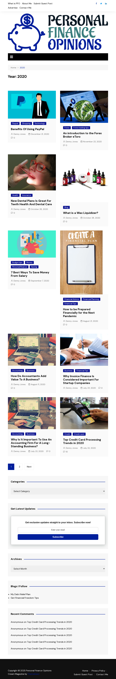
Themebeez (33, 674)
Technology (40, 123)
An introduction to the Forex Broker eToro (82, 134)
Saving (34, 267)
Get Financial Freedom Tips (25, 597)
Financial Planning (91, 299)
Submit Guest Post (43, 3)
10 (67, 451)
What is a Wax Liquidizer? (80, 213)
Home (85, 671)
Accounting (17, 370)
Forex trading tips (81, 128)
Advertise (13, 7)
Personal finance (19, 267)
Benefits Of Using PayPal (27, 129)
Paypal (15, 123)
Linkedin (106, 3)
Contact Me (25, 7)
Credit (67, 434)
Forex (67, 128)
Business (31, 370)
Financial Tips (70, 303)
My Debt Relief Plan (20, 594)
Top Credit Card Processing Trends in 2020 (82, 441)
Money (29, 262)
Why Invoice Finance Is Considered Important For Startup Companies (81, 379)
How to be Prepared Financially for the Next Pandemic (79, 312)
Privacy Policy (98, 671)
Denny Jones (20, 134)
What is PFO (14, 3)
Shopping (26, 123)
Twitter (101, 3)
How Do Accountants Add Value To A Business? (28, 377)
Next (29, 466)
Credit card (79, 434)
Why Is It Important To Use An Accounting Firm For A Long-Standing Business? (31, 443)
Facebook (96, 3)
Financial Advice (72, 299)
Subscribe (58, 537)
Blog (66, 207)
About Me (27, 3)
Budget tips (17, 262)
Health (15, 195)
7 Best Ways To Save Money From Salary (30, 274)
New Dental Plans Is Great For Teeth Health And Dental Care (31, 202)
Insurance (26, 195)
